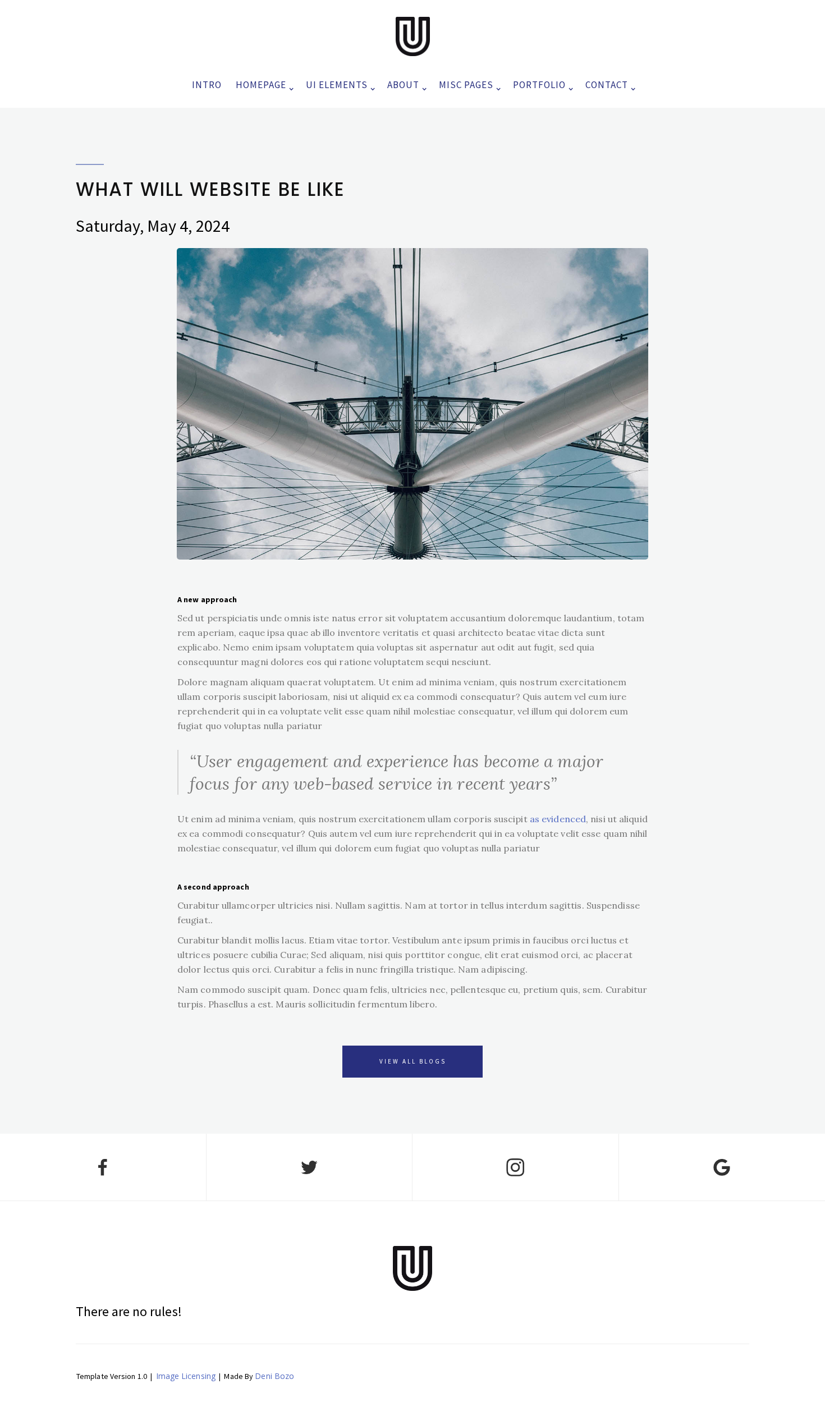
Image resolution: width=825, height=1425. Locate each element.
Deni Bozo (274, 1376)
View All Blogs (412, 1061)
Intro (207, 85)
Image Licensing (186, 1376)
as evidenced (558, 818)
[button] (262, 82)
